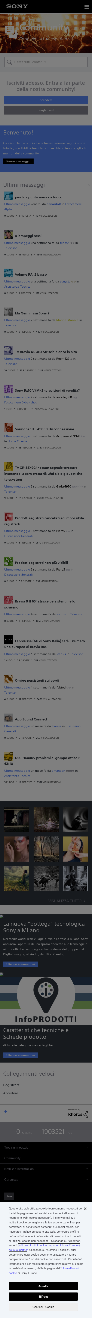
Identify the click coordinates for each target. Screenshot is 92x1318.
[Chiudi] (85, 1208)
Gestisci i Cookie (43, 1307)
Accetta (43, 1286)
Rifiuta (43, 1296)
